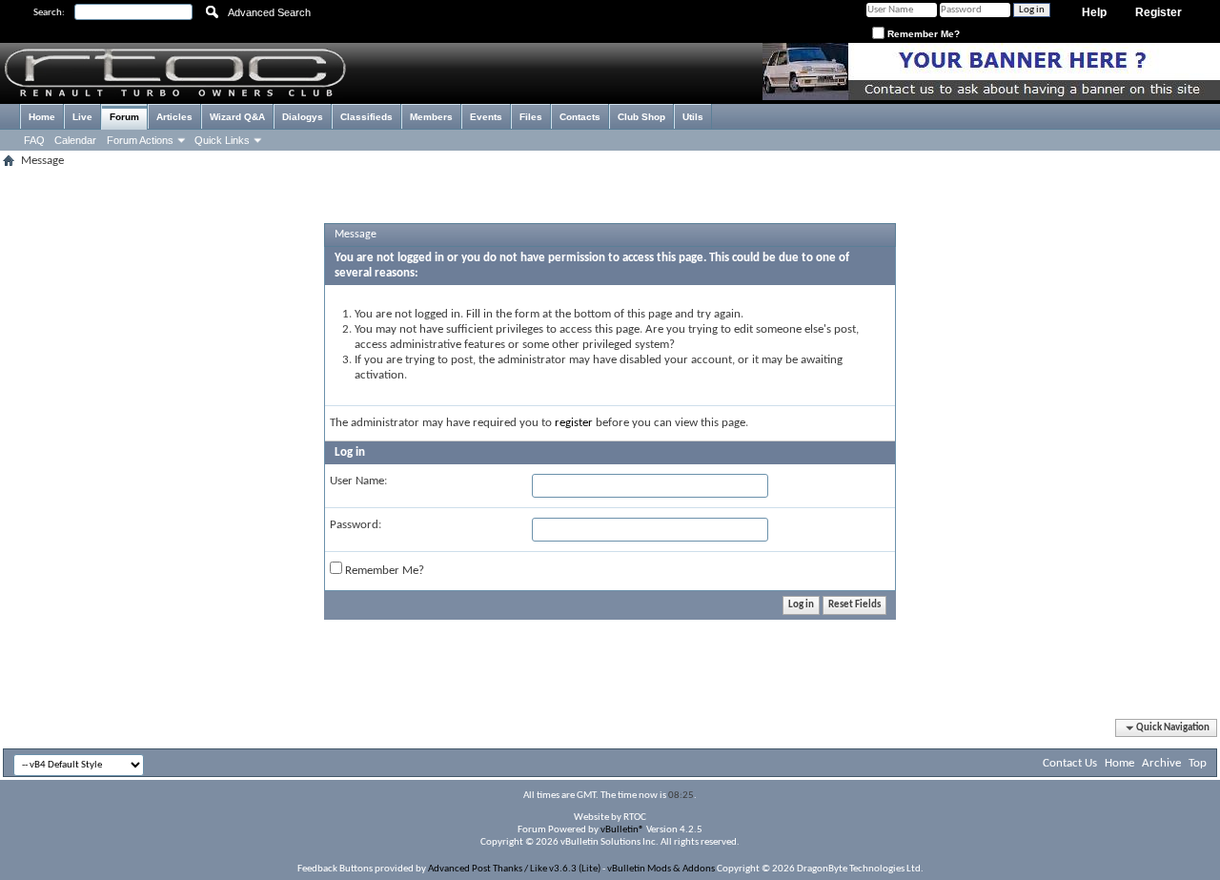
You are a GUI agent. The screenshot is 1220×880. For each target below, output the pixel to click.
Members (431, 117)
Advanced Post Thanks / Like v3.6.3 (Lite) (514, 869)
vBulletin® (622, 830)
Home (42, 117)
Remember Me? (922, 34)
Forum (124, 117)
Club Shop (641, 117)
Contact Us (1070, 763)
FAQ (34, 140)
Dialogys (302, 117)
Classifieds (366, 117)
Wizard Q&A (237, 117)
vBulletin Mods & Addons (661, 869)
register (574, 423)
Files (530, 117)
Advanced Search (269, 12)
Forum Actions (140, 140)
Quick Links (222, 140)
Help (1094, 12)
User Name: (358, 481)
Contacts (579, 117)
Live (82, 117)
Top (1198, 763)
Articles (174, 117)
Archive (1161, 763)
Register (1158, 12)
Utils (692, 117)
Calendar (75, 140)
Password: (355, 525)
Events (486, 117)
